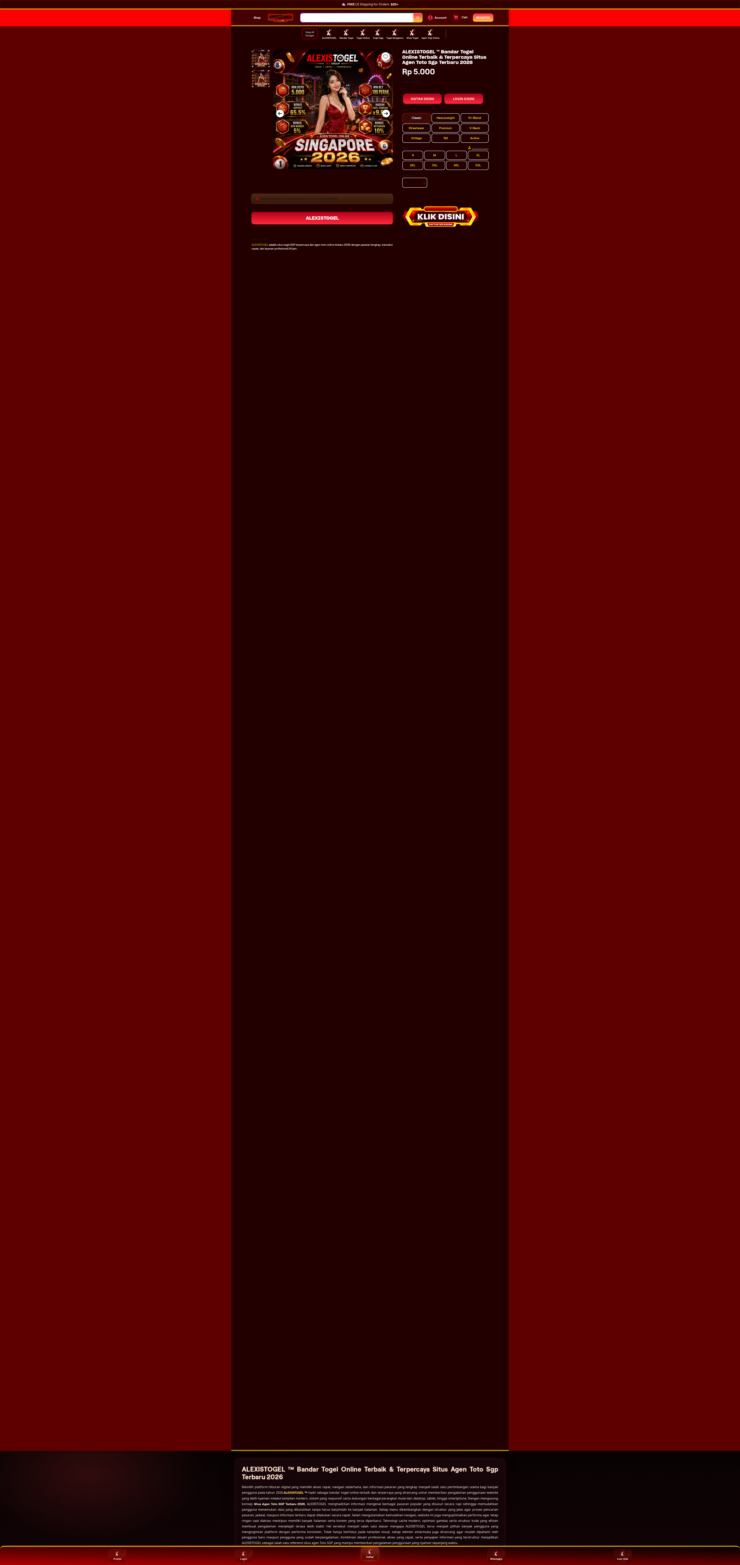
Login (243, 1559)
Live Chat (622, 1559)
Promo (117, 1559)
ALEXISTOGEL (322, 218)
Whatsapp (496, 1559)
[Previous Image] (280, 113)
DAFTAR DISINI (422, 99)
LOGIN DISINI (463, 99)
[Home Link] (280, 18)
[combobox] (357, 17)
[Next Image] (386, 113)
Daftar (370, 1557)
